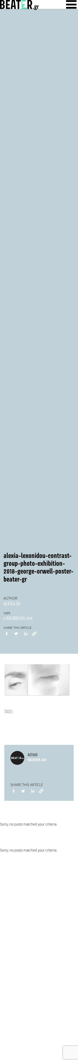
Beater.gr (11, 604)
